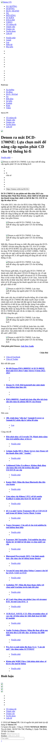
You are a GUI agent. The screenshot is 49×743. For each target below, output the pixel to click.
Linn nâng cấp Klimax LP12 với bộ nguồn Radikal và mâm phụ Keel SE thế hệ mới (24, 497)
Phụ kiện (9, 47)
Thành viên (10, 27)
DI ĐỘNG (10, 9)
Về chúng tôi (11, 24)
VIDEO (9, 22)
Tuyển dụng (11, 31)
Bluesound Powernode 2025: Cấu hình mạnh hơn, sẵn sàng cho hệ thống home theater (25, 557)
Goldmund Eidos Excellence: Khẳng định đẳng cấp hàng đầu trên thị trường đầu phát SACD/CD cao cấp (26, 467)
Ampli (8, 40)
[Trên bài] (2, 131)
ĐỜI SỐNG (11, 15)
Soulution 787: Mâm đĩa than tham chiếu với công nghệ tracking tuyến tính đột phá (25, 586)
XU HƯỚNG (11, 6)
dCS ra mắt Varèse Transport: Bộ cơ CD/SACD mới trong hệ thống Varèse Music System (26, 512)
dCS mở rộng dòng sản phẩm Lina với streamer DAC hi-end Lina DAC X (26, 600)
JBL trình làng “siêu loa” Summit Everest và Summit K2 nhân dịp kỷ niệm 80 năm (25, 419)
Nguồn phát (10, 38)
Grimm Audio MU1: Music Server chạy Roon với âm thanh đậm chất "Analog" (27, 452)
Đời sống (9, 99)
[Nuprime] (2, 689)
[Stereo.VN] (6, 2)
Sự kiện (9, 101)
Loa (7, 42)
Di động (9, 92)
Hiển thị (9, 44)
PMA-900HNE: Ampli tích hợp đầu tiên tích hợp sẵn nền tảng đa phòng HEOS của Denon (26, 400)
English (9, 103)
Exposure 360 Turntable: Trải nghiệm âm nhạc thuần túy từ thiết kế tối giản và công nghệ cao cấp (26, 542)
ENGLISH (10, 20)
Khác (8, 105)
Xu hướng (10, 90)
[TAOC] (2, 691)
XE (7, 13)
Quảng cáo (10, 29)
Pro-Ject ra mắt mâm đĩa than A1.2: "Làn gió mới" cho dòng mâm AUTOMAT (25, 648)
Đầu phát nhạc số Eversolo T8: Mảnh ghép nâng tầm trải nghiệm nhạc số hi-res (26, 438)
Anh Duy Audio (27, 346)
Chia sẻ (13, 357)
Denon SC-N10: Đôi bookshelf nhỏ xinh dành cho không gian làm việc (25, 386)
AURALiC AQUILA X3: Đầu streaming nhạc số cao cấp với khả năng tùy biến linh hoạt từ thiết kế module (26, 616)
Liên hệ (9, 33)
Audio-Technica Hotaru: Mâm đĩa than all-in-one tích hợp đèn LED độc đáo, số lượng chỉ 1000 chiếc (27, 632)
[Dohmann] (2, 684)
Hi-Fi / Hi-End (12, 94)
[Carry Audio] (2, 686)
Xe (7, 96)
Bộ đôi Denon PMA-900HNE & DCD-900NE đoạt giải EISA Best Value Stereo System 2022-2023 (26, 370)
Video (8, 108)
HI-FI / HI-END (12, 11)
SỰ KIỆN (10, 18)
